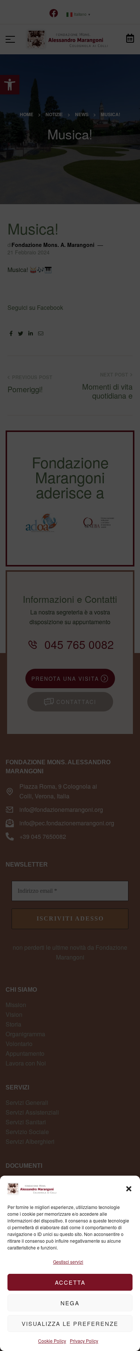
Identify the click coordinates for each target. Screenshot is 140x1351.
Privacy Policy (84, 1341)
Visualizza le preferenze (70, 1323)
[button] (129, 1189)
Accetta (70, 1282)
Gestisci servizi (68, 1261)
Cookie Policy (52, 1341)
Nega (70, 1303)
